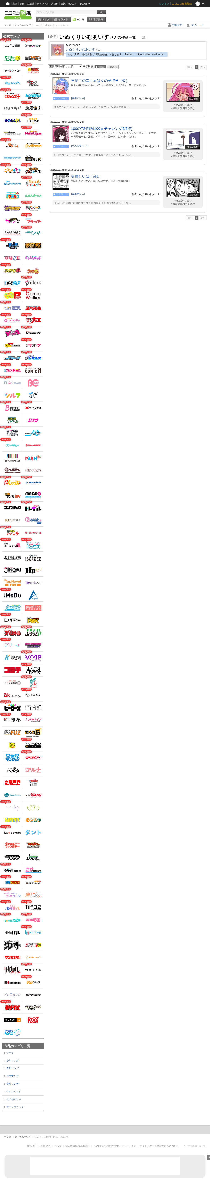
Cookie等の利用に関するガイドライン (115, 1146)
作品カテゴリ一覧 (17, 1046)
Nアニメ (72, 3)
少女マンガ (12, 1076)
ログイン (164, 3)
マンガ (80, 19)
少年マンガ (12, 1060)
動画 (15, 3)
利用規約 (45, 1146)
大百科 (54, 3)
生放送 (30, 3)
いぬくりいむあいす (80, 49)
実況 (63, 3)
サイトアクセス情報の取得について (159, 1146)
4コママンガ (13, 1091)
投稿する (177, 25)
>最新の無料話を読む (183, 108)
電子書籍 (98, 19)
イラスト (63, 19)
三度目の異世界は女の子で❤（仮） (100, 81)
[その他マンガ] (79, 146)
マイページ (197, 25)
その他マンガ (13, 1099)
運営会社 (32, 1146)
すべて (10, 1052)
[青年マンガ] (78, 98)
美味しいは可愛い (85, 176)
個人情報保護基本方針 (77, 1146)
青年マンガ (12, 1068)
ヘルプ (58, 1146)
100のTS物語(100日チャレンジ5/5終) (101, 129)
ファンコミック (15, 1107)
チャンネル (43, 3)
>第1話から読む (183, 104)
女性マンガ (12, 1083)
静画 (22, 3)
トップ (45, 19)
